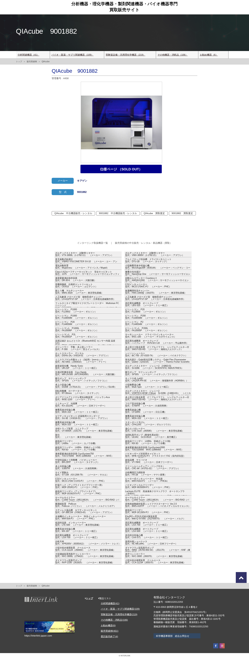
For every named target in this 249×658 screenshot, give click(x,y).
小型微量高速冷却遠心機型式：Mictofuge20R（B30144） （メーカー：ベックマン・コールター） (157, 267)
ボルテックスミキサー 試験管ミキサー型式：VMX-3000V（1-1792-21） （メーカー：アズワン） (154, 254)
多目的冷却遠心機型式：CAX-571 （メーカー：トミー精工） (147, 536)
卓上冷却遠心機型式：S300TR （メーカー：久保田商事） (76, 467)
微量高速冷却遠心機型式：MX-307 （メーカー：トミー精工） (76, 530)
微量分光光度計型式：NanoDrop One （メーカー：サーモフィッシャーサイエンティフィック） (157, 273)
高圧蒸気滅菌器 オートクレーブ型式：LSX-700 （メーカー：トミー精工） (147, 524)
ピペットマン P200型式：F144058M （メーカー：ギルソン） (147, 317)
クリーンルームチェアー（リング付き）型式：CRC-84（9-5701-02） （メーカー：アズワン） (152, 467)
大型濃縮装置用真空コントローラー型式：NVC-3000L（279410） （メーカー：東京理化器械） (85, 555)
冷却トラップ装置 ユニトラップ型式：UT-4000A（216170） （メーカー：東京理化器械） (84, 429)
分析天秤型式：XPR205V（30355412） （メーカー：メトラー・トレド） (88, 542)
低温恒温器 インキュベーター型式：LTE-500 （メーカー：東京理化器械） (78, 524)
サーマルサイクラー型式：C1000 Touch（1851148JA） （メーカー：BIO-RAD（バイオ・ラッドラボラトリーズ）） (87, 499)
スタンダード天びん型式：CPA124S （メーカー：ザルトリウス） (148, 423)
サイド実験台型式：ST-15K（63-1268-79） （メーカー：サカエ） (82, 473)
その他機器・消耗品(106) (114, 620)
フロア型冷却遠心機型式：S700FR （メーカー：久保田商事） (146, 404)
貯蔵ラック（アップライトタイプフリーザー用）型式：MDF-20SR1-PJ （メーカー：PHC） (79, 486)
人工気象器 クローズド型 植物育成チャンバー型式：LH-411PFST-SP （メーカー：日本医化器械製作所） (85, 298)
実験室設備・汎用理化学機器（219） (125, 54)
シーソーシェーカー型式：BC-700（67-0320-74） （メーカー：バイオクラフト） (156, 354)
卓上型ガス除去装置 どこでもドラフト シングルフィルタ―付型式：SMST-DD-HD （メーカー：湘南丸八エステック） (157, 348)
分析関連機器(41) (110, 603)
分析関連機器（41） (28, 54)
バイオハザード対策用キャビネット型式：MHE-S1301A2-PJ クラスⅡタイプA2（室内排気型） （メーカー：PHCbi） (156, 455)
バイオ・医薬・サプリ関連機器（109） (72, 54)
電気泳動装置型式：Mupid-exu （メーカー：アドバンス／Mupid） (82, 266)
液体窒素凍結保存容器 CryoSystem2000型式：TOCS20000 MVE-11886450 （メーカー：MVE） (154, 448)
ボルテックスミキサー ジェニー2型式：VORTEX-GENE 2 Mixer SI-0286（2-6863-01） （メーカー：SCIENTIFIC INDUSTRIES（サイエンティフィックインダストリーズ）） (158, 392)
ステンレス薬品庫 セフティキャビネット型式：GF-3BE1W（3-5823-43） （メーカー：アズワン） (84, 511)
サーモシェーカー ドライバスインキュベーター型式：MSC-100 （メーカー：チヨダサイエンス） (150, 335)
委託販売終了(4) (109, 636)
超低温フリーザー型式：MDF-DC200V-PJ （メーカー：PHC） (148, 511)
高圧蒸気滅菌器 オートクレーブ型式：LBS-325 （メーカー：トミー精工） (147, 304)
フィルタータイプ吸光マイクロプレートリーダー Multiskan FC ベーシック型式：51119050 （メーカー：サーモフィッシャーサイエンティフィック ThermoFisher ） (87, 304)
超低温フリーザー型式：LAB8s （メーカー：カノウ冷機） (76, 442)
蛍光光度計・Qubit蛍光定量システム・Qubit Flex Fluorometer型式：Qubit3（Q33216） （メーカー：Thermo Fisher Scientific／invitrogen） (157, 361)
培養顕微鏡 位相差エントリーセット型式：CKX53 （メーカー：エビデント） (76, 285)
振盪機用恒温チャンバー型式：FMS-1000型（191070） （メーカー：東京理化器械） (155, 292)
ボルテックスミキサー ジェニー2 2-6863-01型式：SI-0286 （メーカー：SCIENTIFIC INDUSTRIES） (154, 367)
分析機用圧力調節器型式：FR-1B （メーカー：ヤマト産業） (146, 473)
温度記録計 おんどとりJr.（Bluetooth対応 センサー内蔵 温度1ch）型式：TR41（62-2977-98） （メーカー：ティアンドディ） (85, 342)
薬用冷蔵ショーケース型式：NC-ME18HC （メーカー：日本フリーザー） (151, 542)
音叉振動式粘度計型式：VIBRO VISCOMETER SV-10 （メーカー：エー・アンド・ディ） (86, 261)
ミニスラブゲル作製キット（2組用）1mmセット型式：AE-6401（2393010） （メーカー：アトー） (81, 360)
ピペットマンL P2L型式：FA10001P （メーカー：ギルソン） (76, 335)
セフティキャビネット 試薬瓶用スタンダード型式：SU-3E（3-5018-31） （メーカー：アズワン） (82, 417)
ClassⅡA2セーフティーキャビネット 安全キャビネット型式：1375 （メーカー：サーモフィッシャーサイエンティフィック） (87, 273)
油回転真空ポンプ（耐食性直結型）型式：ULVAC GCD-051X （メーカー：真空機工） (151, 436)
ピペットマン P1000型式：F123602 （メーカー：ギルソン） (76, 310)
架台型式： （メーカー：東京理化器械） (74, 436)
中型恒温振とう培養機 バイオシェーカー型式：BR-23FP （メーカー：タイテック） (77, 461)
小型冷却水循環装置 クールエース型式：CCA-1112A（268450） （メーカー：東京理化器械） (85, 549)
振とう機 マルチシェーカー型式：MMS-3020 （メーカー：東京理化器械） (79, 292)
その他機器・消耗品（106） (173, 54)
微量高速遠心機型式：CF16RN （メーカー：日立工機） (146, 411)
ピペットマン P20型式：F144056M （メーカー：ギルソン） (77, 323)
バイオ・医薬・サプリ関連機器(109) (120, 608)
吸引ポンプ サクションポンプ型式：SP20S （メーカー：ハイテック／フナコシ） (81, 379)
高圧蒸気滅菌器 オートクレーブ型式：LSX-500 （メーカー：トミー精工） (147, 530)
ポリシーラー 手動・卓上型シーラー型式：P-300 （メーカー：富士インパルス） (78, 348)
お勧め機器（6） (209, 54)
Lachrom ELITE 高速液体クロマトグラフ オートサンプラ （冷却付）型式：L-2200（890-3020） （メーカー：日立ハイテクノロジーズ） (157, 493)
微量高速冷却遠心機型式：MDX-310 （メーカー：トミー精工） (77, 411)
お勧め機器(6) (108, 625)
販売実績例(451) (109, 631)
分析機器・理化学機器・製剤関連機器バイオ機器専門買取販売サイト (124, 6)
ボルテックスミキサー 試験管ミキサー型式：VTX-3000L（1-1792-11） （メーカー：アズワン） (84, 254)
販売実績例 (32, 61)
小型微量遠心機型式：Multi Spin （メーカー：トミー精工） (147, 386)
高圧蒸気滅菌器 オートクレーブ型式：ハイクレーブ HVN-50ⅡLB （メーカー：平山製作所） (156, 342)
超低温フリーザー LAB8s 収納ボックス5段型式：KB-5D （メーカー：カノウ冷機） (77, 448)
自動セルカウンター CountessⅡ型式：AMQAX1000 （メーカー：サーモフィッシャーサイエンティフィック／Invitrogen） (157, 279)
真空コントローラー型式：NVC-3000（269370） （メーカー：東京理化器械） (154, 555)
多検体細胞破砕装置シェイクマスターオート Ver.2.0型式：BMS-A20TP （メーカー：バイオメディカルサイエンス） (157, 505)
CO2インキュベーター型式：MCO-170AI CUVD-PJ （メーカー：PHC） (80, 480)
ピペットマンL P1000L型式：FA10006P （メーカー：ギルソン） (76, 329)
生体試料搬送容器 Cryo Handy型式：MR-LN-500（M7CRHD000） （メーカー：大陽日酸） (85, 373)
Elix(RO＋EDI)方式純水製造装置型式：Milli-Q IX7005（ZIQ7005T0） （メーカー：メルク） (155, 517)
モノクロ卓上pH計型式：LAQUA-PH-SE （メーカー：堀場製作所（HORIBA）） (156, 379)
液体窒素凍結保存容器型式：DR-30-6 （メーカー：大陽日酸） (75, 279)
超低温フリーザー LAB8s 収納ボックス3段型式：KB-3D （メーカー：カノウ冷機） (147, 442)
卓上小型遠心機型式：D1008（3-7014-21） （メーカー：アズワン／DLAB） (86, 386)
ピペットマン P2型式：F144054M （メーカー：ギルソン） (147, 323)
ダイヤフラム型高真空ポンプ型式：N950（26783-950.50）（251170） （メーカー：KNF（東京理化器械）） (157, 549)
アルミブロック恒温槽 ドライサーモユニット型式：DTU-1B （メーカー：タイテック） (148, 260)
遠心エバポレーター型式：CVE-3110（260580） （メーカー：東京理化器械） (154, 429)
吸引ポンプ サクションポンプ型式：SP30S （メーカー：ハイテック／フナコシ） (151, 373)
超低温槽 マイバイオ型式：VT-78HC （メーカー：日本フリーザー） (149, 461)
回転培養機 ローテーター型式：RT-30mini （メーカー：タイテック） (77, 392)
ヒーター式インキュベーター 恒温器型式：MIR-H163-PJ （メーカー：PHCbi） (147, 480)
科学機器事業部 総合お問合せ (172, 636)
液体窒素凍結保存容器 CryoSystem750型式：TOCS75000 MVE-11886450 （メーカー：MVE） (84, 455)
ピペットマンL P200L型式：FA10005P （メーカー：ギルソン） (146, 329)
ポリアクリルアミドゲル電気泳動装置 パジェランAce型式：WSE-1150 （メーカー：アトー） (82, 398)
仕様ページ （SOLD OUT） (121, 169)
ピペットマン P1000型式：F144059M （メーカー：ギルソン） (77, 317)
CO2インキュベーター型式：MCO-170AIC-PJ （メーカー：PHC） (148, 285)
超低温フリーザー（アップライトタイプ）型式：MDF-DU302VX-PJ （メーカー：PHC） (78, 492)
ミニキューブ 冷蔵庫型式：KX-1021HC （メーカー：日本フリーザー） (80, 404)
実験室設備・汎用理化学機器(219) (119, 614)
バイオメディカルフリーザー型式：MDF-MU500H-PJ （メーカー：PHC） (148, 486)
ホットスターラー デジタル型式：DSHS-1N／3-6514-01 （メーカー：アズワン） (82, 354)
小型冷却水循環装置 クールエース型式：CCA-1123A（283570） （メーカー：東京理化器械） (155, 561)
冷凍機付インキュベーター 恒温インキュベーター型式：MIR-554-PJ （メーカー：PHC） (80, 517)
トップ (19, 61)
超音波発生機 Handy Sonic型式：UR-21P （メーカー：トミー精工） (76, 367)
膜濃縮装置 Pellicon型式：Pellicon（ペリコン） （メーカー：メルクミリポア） (85, 505)
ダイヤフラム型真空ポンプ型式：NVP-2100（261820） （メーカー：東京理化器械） (84, 561)
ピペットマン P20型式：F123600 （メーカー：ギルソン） (146, 310)
